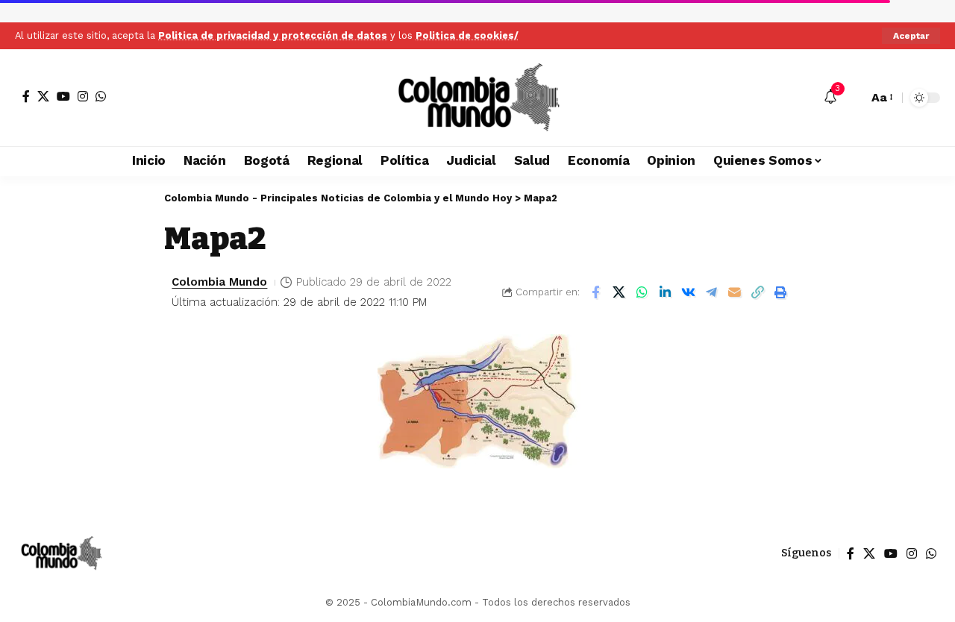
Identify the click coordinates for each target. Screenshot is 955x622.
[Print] (780, 292)
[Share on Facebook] (595, 292)
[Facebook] (26, 96)
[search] (852, 97)
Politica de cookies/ (467, 35)
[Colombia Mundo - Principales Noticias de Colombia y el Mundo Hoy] (477, 97)
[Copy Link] (757, 292)
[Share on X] (618, 292)
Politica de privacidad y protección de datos (272, 35)
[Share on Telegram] (711, 292)
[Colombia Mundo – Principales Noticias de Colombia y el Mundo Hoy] (61, 553)
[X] (43, 96)
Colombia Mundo (219, 282)
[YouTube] (63, 96)
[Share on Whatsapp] (641, 292)
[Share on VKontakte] (687, 292)
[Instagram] (83, 96)
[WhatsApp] (101, 96)
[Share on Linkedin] (664, 292)
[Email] (734, 292)
